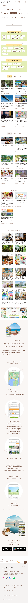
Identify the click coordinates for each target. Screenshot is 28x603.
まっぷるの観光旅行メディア (8, 590)
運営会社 (16, 587)
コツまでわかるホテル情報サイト (9, 593)
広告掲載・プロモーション (8, 587)
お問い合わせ (19, 585)
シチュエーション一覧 (13, 595)
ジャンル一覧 (5, 595)
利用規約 (14, 585)
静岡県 (4, 5)
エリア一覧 (19, 593)
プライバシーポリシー (7, 585)
